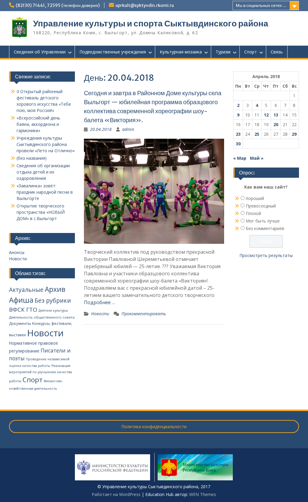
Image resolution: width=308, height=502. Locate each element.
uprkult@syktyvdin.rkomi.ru (145, 5)
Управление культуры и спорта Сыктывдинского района (150, 23)
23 (238, 134)
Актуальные (26, 290)
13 (275, 115)
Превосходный (261, 206)
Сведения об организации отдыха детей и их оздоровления (43, 172)
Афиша (21, 300)
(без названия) (32, 158)
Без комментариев (265, 228)
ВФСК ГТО (23, 309)
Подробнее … (99, 302)
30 (238, 144)
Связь (277, 52)
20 (275, 124)
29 (294, 134)
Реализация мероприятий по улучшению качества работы (40, 373)
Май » (256, 158)
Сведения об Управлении (40, 52)
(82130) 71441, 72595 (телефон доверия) (58, 5)
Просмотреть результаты (266, 255)
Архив (55, 289)
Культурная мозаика (181, 52)
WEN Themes (202, 494)
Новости (100, 313)
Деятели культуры (53, 310)
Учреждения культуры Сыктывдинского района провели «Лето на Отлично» (46, 144)
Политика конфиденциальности (153, 426)
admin (128, 129)
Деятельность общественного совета (42, 317)
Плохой (253, 213)
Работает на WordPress (116, 494)
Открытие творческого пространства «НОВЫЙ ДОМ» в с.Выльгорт (41, 212)
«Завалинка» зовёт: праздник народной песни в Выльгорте (45, 192)
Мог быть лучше (263, 221)
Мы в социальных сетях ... (261, 5)
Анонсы (16, 252)
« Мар (239, 158)
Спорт (250, 52)
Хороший (255, 198)
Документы (20, 323)
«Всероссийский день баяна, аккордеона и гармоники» (38, 124)
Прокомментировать (144, 313)
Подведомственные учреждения (112, 52)
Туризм (223, 52)
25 (256, 134)
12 (266, 115)
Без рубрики (53, 300)
